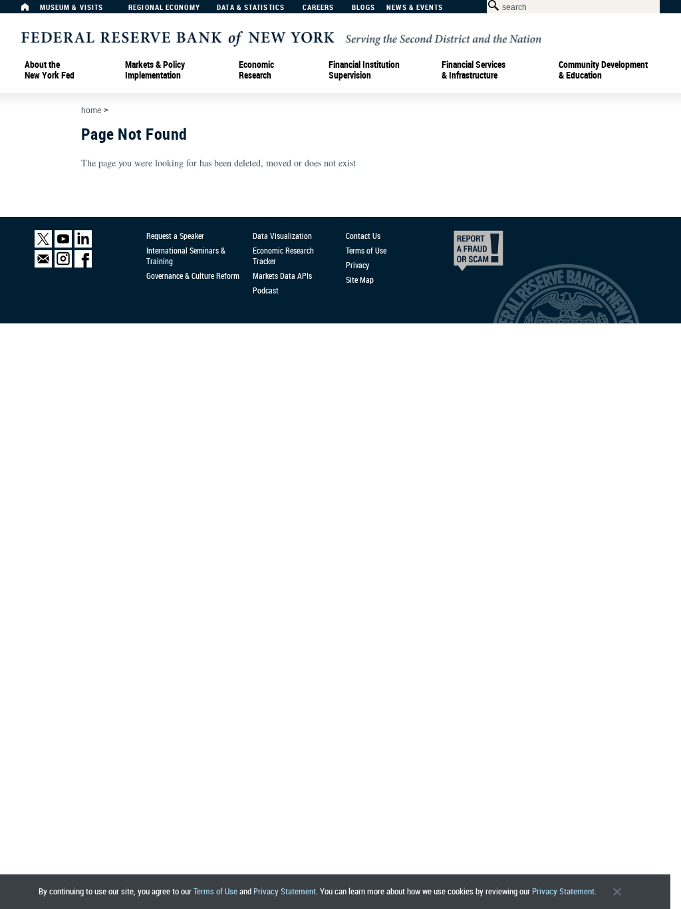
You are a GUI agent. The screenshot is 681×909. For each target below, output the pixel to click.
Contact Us (363, 235)
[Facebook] (83, 264)
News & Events (414, 7)
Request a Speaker (175, 235)
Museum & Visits (72, 7)
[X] (43, 244)
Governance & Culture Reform (192, 275)
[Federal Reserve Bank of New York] (281, 37)
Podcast (266, 290)
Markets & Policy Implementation (155, 70)
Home (91, 110)
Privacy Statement (284, 891)
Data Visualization (282, 235)
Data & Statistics (251, 7)
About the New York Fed (49, 70)
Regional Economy (164, 7)
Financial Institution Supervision (364, 70)
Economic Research (256, 70)
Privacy (357, 265)
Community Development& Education (603, 70)
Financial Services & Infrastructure (473, 70)
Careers (319, 7)
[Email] (43, 264)
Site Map (360, 279)
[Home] (32, 10)
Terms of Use (215, 891)
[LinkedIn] (83, 244)
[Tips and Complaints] (460, 254)
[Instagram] (63, 264)
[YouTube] (63, 244)
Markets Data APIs (282, 275)
